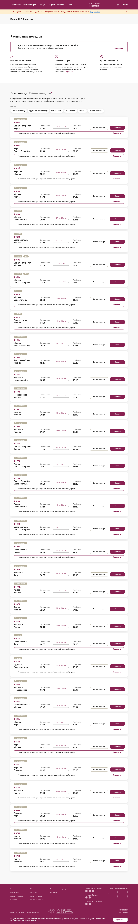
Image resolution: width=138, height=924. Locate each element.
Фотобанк (54, 892)
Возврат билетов (16, 896)
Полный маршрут (99, 127)
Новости (13, 900)
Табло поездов (40, 93)
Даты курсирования (20, 119)
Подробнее (95, 12)
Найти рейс (117, 127)
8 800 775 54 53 (94, 6)
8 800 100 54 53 (94, 3)
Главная (13, 889)
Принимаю (120, 920)
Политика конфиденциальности (62, 889)
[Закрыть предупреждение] (127, 12)
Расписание (16, 5)
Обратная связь (35, 889)
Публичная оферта (36, 900)
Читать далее (30, 921)
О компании (34, 892)
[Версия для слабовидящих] (117, 5)
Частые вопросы (36, 896)
